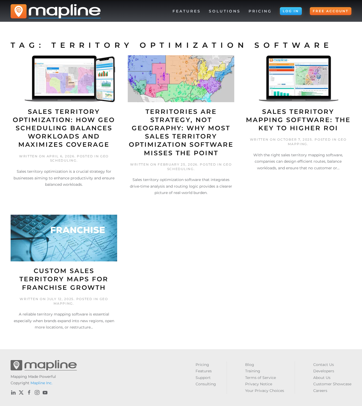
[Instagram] (37, 392)
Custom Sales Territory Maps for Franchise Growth (63, 279)
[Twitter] (21, 392)
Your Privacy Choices (264, 390)
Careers (320, 390)
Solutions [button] (225, 11)
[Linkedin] (13, 392)
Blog (249, 364)
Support (203, 377)
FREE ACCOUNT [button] (330, 11)
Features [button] (187, 11)
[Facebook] (29, 392)
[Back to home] (56, 11)
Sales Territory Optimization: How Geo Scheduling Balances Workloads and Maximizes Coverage (64, 128)
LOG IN (291, 11)
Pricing (260, 11)
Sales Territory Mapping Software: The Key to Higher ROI (298, 120)
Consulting (206, 384)
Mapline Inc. (41, 383)
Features (204, 371)
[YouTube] (45, 392)
